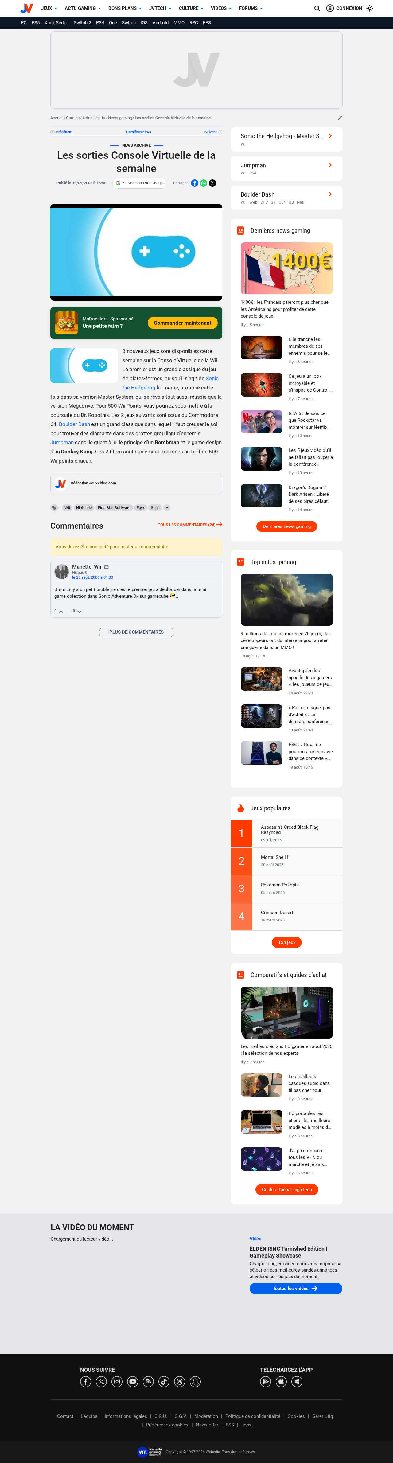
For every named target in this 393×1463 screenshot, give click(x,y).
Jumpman (62, 442)
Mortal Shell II (275, 857)
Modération (206, 1416)
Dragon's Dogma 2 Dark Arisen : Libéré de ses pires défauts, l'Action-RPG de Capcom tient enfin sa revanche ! (310, 495)
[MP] (106, 566)
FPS (207, 22)
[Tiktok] (163, 1381)
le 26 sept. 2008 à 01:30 (92, 577)
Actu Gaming (80, 8)
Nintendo (84, 507)
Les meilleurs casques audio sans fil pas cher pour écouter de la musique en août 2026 (309, 1084)
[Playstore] (265, 1381)
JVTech (157, 8)
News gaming (120, 117)
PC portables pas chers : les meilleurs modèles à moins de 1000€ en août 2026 (309, 1121)
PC (24, 22)
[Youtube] (132, 1381)
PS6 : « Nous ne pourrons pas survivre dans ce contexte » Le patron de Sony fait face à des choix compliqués (311, 752)
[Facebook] (85, 1381)
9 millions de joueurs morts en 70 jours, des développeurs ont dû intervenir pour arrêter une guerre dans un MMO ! (286, 640)
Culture (188, 8)
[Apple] (281, 1381)
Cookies (296, 1416)
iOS (144, 22)
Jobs (246, 1425)
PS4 (100, 22)
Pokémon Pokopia (280, 885)
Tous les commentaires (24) (187, 524)
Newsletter (207, 1425)
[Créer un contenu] (340, 118)
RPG (193, 22)
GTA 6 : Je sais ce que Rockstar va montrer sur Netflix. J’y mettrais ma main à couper (310, 421)
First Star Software (114, 507)
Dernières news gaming (287, 526)
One (113, 22)
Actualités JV (93, 117)
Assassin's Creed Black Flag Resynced (289, 829)
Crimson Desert (277, 912)
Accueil (56, 117)
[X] (101, 1381)
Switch (129, 22)
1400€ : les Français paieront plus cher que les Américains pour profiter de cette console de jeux (285, 309)
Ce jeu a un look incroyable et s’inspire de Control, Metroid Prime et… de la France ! (310, 384)
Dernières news (138, 132)
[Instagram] (117, 1381)
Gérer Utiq (322, 1416)
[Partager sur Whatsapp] (203, 183)
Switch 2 (82, 22)
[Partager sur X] (212, 183)
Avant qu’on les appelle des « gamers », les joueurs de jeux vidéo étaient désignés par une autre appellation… (310, 678)
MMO (179, 22)
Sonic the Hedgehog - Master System (283, 136)
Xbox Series (57, 22)
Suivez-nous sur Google (143, 183)
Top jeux (286, 942)
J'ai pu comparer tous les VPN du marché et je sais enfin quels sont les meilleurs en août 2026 (309, 1158)
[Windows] (296, 1381)
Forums (248, 8)
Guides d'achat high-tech (287, 1189)
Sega (155, 507)
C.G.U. (160, 1416)
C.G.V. (181, 1416)
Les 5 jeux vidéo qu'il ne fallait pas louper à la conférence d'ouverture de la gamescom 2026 (311, 458)
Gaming (73, 117)
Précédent (64, 132)
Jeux (46, 8)
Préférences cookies (167, 1425)
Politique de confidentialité (252, 1416)
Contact (65, 1416)
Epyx (141, 507)
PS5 (36, 22)
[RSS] (148, 1381)
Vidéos (219, 8)
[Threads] (179, 1381)
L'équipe (89, 1416)
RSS (230, 1425)
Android (161, 22)
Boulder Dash (74, 424)
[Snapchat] (195, 1381)
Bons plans (122, 8)
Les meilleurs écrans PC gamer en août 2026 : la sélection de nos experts (286, 1050)
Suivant (210, 132)
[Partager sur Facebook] (194, 183)
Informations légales (126, 1416)
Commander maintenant (183, 323)
